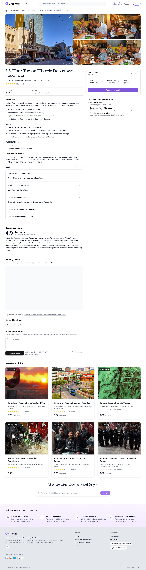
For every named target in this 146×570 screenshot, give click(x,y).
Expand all (79, 167)
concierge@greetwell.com (122, 544)
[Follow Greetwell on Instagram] (7, 546)
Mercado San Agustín (14, 325)
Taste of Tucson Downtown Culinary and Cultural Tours (45, 315)
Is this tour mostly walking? (18, 185)
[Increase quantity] (136, 73)
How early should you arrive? (19, 173)
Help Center (114, 539)
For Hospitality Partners (82, 542)
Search (105, 493)
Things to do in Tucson (17, 11)
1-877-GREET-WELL (126, 4)
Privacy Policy (130, 567)
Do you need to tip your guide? (20, 197)
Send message (14, 353)
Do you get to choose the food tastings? (23, 209)
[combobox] (73, 4)
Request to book (113, 90)
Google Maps (30, 234)
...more (7, 250)
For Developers (80, 546)
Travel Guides (114, 536)
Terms (139, 567)
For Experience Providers (83, 539)
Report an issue (78, 352)
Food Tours (31, 11)
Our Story (78, 536)
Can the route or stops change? (20, 217)
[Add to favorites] (70, 17)
